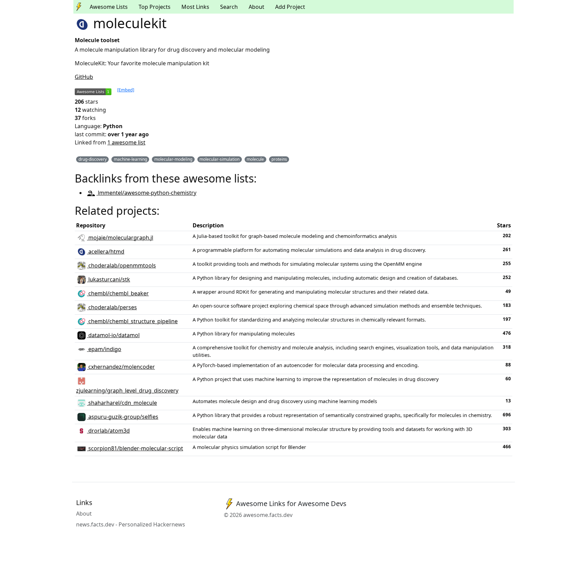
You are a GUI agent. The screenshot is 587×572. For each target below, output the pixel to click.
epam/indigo (104, 349)
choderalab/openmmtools (121, 265)
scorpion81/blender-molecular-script (135, 448)
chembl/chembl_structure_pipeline (132, 321)
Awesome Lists (109, 7)
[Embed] (125, 90)
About (256, 7)
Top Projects (155, 7)
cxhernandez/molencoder (121, 366)
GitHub (84, 77)
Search (229, 7)
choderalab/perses (112, 307)
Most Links (195, 7)
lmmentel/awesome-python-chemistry (146, 192)
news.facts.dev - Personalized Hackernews (130, 524)
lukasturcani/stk (108, 279)
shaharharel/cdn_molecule (122, 402)
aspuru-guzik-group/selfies (122, 416)
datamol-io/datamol (113, 335)
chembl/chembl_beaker (118, 293)
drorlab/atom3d (108, 430)
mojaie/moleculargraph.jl (120, 237)
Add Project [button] (290, 7)
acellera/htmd (105, 251)
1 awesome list (126, 142)
